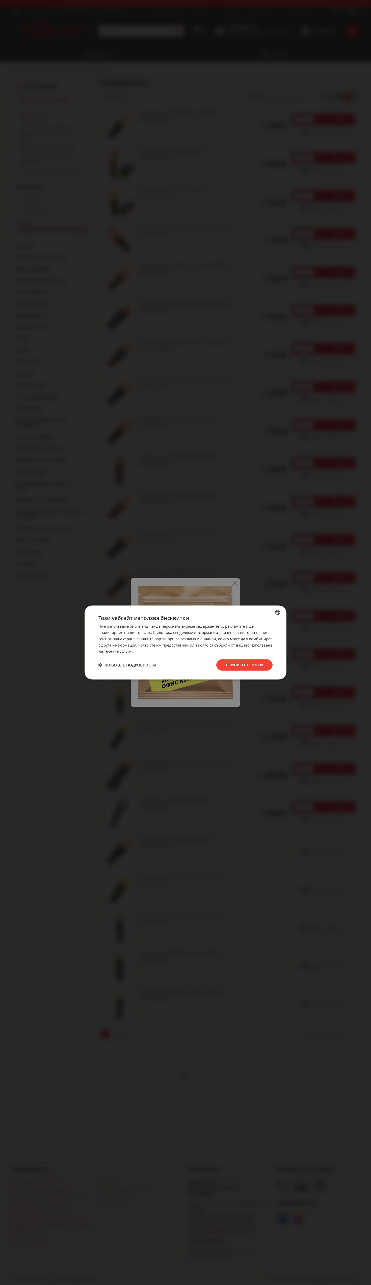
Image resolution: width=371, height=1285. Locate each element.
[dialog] (185, 643)
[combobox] (277, 612)
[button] (127, 665)
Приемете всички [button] (244, 664)
